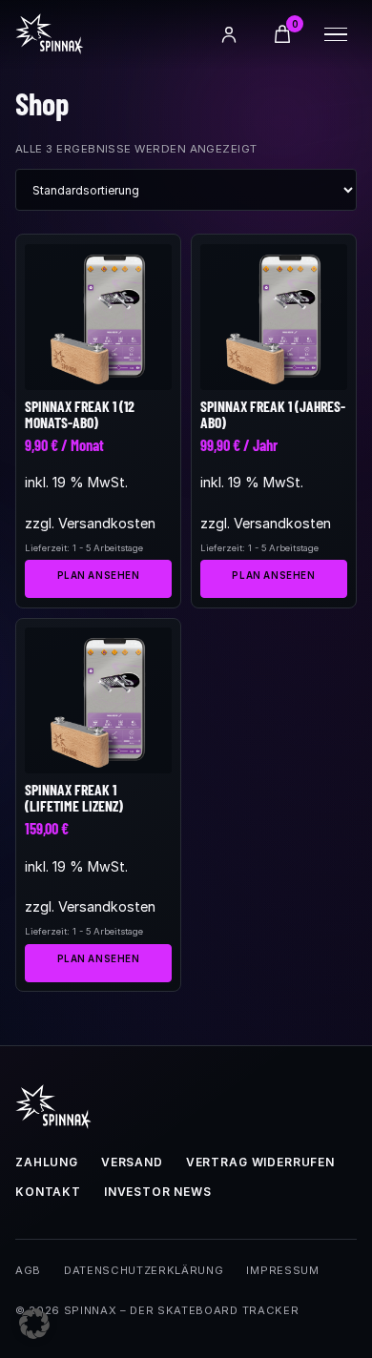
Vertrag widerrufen (260, 1162)
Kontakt (48, 1191)
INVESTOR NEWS (158, 1191)
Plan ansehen (98, 575)
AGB (28, 1270)
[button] (34, 1323)
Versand (132, 1162)
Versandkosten (106, 523)
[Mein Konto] (229, 34)
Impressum (282, 1270)
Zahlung (46, 1162)
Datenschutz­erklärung (143, 1270)
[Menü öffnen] (336, 34)
